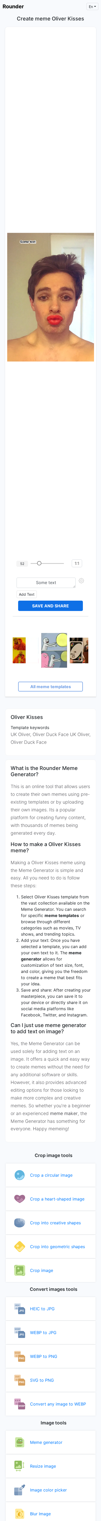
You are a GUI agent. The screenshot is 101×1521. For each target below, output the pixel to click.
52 (22, 564)
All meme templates (50, 686)
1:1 (77, 563)
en (91, 6)
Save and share (50, 605)
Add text (26, 594)
